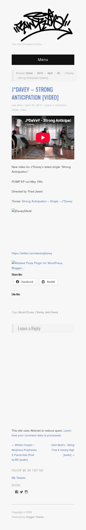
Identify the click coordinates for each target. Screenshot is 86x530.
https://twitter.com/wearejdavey (32, 253)
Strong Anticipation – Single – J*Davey (47, 201)
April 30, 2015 (33, 105)
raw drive (17, 105)
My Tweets (18, 478)
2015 (40, 73)
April (50, 73)
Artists (15, 110)
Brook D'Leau (26, 312)
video (23, 110)
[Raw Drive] (43, 23)
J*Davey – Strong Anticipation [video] (35, 93)
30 (58, 73)
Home (29, 73)
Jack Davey (51, 312)
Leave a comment (55, 105)
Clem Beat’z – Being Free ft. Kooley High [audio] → (62, 450)
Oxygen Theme (35, 517)
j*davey (39, 312)
